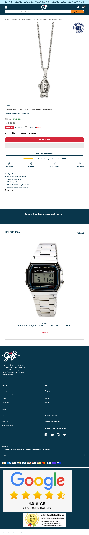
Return (46, 395)
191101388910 (35, 195)
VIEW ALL (80, 233)
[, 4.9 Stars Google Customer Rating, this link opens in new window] (37, 491)
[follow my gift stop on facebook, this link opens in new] (45, 436)
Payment (47, 398)
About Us (4, 391)
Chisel (7, 105)
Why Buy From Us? (8, 395)
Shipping (47, 391)
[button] (44, 145)
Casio (44, 324)
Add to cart (44, 140)
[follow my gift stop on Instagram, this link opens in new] (58, 436)
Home (7, 19)
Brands (4, 409)
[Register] (84, 455)
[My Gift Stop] (11, 352)
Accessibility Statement (9, 429)
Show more (9, 190)
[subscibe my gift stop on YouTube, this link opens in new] (52, 436)
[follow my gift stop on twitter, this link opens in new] (64, 436)
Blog (3, 406)
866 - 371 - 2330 (55, 421)
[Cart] (83, 7)
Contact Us (5, 398)
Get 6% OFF (20, 450)
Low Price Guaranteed (44, 153)
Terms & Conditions (8, 425)
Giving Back (5, 402)
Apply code (34, 127)
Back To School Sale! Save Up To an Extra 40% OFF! (23, 2)
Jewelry (14, 19)
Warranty (47, 402)
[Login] (78, 7)
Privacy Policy (6, 421)
